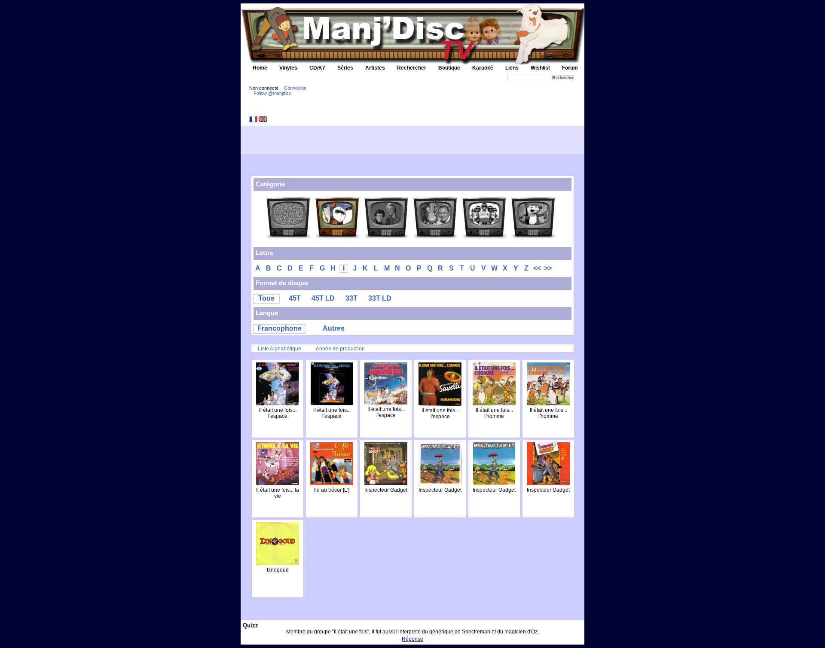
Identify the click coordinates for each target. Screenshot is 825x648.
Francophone (279, 328)
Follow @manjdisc (272, 93)
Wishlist (540, 68)
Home (260, 68)
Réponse (412, 639)
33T (351, 298)
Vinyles (288, 68)
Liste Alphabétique (279, 349)
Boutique (449, 68)
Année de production (340, 349)
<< (537, 268)
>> (548, 268)
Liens (512, 68)
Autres (334, 328)
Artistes (375, 68)
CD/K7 (317, 68)
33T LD (379, 298)
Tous (266, 298)
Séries (345, 68)
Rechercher (411, 68)
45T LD (323, 298)
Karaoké (482, 68)
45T (295, 298)
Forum (570, 68)
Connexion (295, 88)
